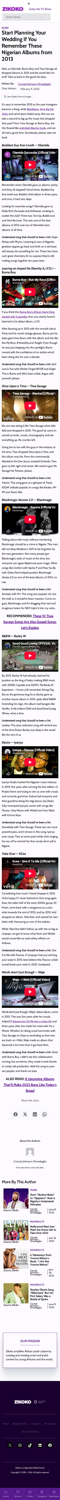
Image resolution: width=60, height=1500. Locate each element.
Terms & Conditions (30, 1431)
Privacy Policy (51, 1423)
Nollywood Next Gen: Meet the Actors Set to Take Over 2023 (43, 1230)
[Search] (47, 17)
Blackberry (33, 109)
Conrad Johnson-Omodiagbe (34, 84)
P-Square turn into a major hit (30, 1021)
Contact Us (36, 1423)
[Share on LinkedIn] (35, 1114)
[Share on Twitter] (25, 1114)
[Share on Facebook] (15, 1114)
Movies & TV (37, 1221)
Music (5, 27)
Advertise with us (20, 1423)
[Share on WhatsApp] (44, 1114)
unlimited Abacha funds (32, 128)
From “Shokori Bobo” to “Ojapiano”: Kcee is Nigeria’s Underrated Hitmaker (42, 1199)
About (6, 1423)
